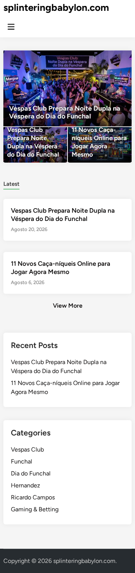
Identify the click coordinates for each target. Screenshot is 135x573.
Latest (11, 184)
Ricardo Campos (33, 497)
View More (67, 305)
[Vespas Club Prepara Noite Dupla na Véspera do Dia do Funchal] (67, 88)
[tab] (11, 183)
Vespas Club (27, 449)
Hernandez (25, 485)
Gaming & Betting (34, 509)
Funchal (21, 461)
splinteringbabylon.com (56, 7)
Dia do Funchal (31, 473)
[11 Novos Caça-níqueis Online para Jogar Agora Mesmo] (100, 145)
